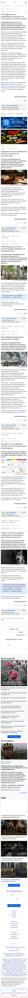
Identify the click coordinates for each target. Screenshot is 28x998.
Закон (13, 146)
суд (17, 236)
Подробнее (14, 995)
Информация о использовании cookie (14, 955)
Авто (13, 8)
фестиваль (4, 520)
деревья (4, 326)
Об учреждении (14, 938)
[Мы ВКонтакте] (14, 122)
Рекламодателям (14, 934)
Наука (13, 331)
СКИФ (3, 433)
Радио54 (14, 932)
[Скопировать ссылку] (25, 100)
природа (22, 326)
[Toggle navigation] (25, 2)
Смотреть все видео (14, 885)
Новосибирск (5, 237)
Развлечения (14, 927)
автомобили (11, 113)
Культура (14, 438)
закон (8, 236)
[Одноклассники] (21, 100)
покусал (14, 596)
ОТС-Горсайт (15, 109)
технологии (9, 433)
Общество (14, 241)
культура (17, 520)
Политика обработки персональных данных (14, 953)
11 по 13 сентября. (16, 499)
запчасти (4, 113)
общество (15, 326)
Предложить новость (14, 905)
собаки (3, 618)
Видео (14, 916)
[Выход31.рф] (14, 136)
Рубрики (14, 911)
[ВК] (17, 100)
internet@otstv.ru (20, 635)
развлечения (5, 522)
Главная (3, 8)
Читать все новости (14, 736)
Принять (14, 990)
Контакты (14, 936)
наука (13, 236)
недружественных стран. (18, 412)
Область (14, 914)
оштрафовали (22, 213)
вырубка (9, 326)
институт (4, 236)
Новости (8, 8)
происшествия (10, 618)
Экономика (14, 925)
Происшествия (15, 525)
